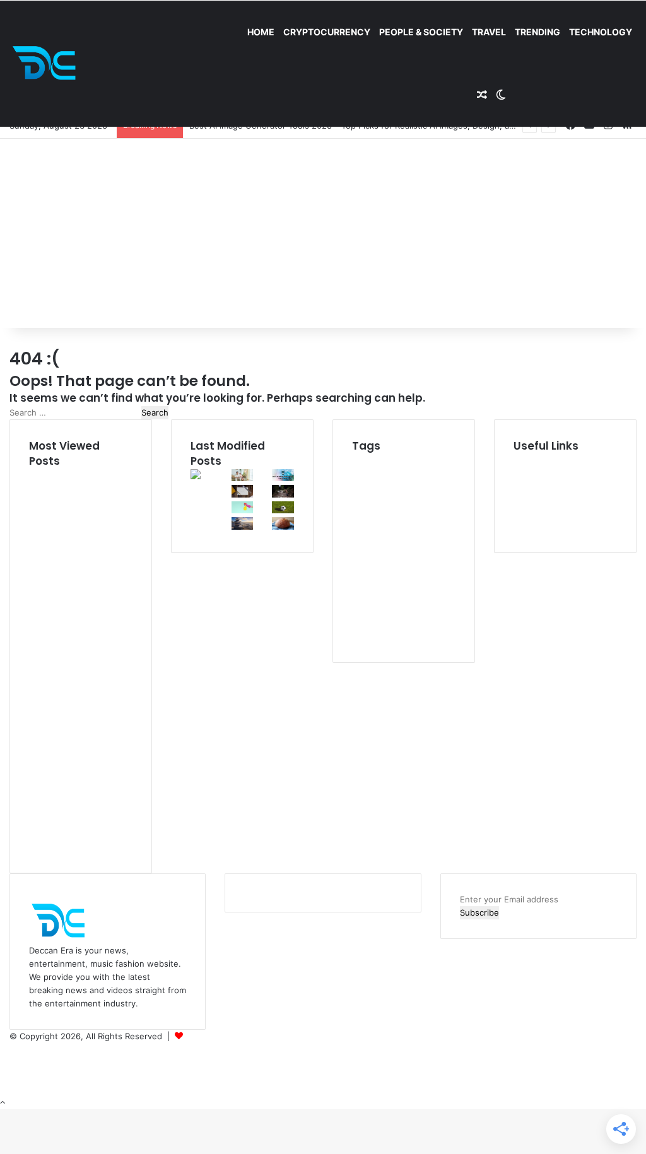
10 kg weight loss (397, 460)
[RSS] (12, 1089)
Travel (489, 31)
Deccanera (206, 1036)
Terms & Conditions (552, 513)
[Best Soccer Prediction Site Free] (283, 510)
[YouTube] (13, 1063)
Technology (600, 31)
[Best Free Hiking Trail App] (283, 494)
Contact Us (536, 527)
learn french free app (391, 636)
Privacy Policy (540, 500)
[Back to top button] (2, 1102)
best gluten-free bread (401, 532)
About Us (532, 474)
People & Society (421, 31)
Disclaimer (533, 487)
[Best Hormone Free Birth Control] (243, 527)
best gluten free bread (398, 573)
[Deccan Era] (47, 64)
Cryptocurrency (326, 31)
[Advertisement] (323, 233)
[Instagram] (12, 1076)
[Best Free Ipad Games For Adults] (243, 478)
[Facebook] (13, 1049)
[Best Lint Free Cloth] (243, 510)
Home (260, 31)
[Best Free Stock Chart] (243, 494)
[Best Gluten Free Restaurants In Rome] (283, 527)
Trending (537, 31)
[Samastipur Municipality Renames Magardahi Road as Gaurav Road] (202, 512)
